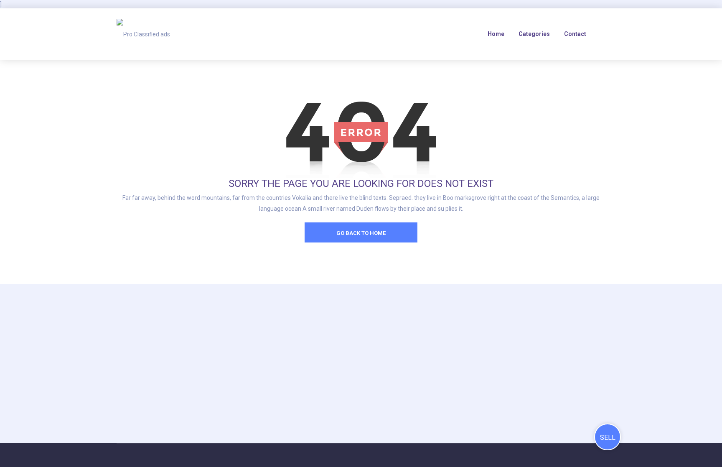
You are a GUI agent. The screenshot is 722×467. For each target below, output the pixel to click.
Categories (534, 34)
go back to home (361, 233)
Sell (607, 437)
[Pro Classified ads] (143, 34)
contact (575, 34)
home (496, 34)
